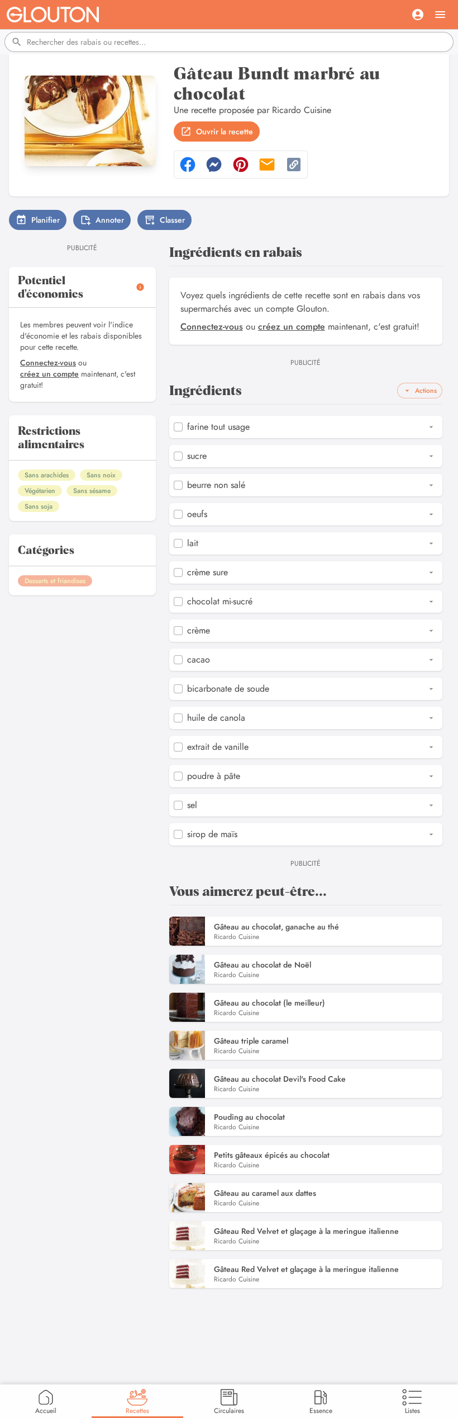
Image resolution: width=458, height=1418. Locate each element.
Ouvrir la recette (224, 131)
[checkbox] (178, 426)
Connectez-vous (48, 362)
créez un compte (49, 373)
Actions (426, 391)
